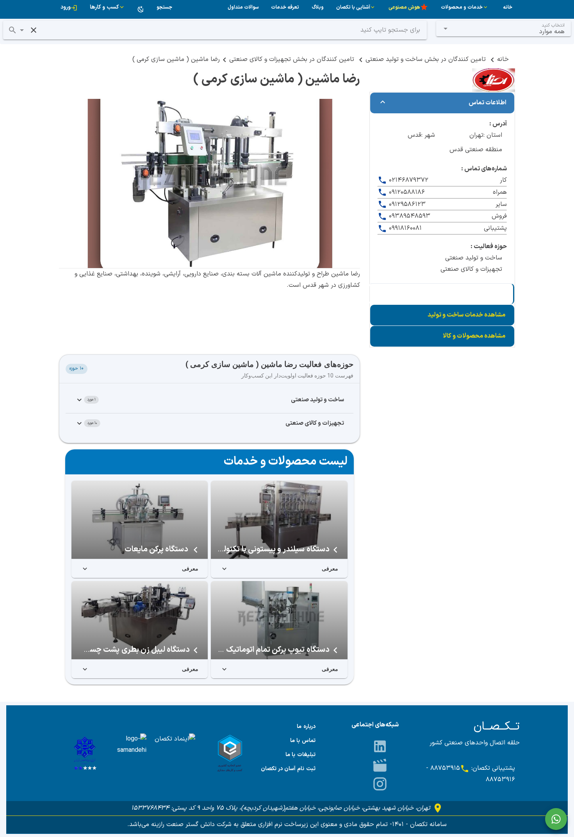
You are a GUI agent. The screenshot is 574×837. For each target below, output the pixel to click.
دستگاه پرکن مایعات (157, 549)
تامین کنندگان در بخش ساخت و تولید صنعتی (426, 59)
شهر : (428, 135)
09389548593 (408, 216)
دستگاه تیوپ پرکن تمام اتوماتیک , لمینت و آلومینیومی (243, 650)
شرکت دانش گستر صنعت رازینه (190, 824)
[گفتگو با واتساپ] (556, 819)
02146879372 (407, 180)
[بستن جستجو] (33, 30)
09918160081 (404, 228)
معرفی (330, 568)
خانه (503, 59)
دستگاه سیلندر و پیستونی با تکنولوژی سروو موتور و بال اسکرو (232, 549)
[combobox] (503, 28)
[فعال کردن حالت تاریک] (141, 9)
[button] (22, 30)
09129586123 (406, 204)
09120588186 (406, 192)
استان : (492, 135)
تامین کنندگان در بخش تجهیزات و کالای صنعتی (292, 59)
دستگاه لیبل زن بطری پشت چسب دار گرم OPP (116, 650)
